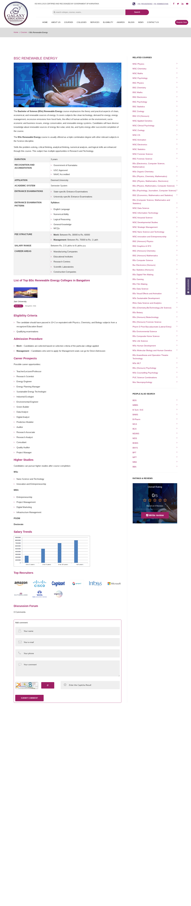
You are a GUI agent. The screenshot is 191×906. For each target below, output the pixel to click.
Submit (135, 75)
